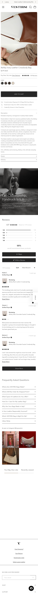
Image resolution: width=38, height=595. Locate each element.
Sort (17, 268)
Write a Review (23, 260)
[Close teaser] (33, 302)
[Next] (35, 2)
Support (5, 592)
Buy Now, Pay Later (10, 75)
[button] (30, 7)
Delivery (3, 159)
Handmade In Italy (19, 557)
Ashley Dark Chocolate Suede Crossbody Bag (22, 314)
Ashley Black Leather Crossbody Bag (19, 282)
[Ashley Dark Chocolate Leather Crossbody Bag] (5, 83)
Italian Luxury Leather (19, 562)
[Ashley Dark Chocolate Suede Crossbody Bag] (9, 83)
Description (4, 113)
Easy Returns (19, 553)
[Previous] (2, 2)
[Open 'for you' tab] (31, 588)
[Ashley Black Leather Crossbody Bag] (2, 83)
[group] (19, 2)
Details (3, 156)
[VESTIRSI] (19, 7)
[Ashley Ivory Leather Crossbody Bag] (13, 83)
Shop (4, 585)
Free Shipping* (19, 549)
